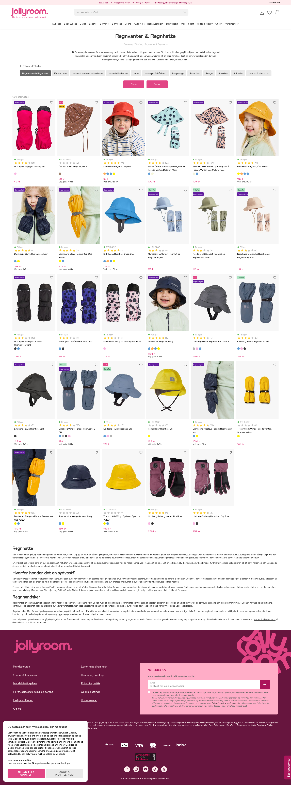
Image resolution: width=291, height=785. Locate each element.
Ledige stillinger (23, 700)
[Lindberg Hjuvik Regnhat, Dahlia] (197, 348)
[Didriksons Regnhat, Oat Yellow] (114, 174)
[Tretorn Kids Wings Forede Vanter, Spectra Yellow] (238, 436)
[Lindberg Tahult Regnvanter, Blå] (238, 348)
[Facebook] (127, 769)
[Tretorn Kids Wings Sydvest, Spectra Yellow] (63, 523)
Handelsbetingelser (25, 683)
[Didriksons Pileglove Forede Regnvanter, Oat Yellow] (197, 436)
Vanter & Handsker (259, 73)
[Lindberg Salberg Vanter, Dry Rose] (149, 523)
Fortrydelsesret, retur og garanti (33, 692)
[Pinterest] (164, 769)
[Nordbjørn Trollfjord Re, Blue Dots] (18, 348)
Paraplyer (195, 73)
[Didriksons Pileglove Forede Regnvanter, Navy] (194, 436)
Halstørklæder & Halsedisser (88, 73)
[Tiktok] (155, 769)
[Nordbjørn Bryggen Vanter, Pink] (15, 174)
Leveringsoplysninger (94, 666)
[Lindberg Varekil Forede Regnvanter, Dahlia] (69, 436)
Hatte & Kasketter (118, 73)
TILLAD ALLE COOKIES (26, 773)
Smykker (223, 73)
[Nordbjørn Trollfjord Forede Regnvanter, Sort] (15, 348)
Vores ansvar (89, 700)
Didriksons (149, 557)
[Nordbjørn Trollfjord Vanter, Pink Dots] (104, 348)
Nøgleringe (178, 73)
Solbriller (238, 73)
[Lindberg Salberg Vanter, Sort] (152, 523)
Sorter (157, 84)
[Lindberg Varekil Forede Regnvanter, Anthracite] (63, 436)
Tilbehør (138, 44)
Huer (136, 73)
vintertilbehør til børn (264, 619)
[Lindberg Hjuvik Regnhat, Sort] (15, 436)
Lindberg (162, 557)
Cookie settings (90, 692)
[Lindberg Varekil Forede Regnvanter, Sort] (66, 436)
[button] (269, 12)
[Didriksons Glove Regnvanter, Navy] (15, 261)
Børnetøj (128, 44)
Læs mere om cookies (19, 760)
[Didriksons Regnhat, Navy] (111, 174)
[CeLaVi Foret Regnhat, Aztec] (60, 174)
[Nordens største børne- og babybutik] (29, 11)
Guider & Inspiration (25, 675)
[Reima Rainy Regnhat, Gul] (149, 436)
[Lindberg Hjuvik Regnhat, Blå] (200, 348)
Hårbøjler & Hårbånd (155, 73)
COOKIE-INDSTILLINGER (65, 773)
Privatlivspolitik (90, 683)
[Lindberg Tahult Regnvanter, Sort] (245, 348)
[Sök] (184, 12)
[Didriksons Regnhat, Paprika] (104, 174)
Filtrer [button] (134, 84)
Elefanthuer (60, 73)
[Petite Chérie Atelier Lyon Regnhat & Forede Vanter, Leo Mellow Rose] (152, 174)
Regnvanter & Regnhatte (155, 44)
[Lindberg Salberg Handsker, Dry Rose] (194, 523)
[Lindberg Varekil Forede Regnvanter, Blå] (60, 436)
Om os (17, 708)
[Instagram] (136, 769)
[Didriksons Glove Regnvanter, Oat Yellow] (18, 261)
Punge (209, 73)
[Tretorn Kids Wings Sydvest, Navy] (60, 523)
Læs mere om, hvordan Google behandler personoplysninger (39, 763)
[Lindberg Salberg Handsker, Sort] (197, 523)
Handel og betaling (92, 675)
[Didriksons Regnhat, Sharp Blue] (107, 174)
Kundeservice (274, 2)
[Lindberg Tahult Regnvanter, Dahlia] (241, 348)
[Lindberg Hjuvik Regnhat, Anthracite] (194, 348)
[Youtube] (146, 769)
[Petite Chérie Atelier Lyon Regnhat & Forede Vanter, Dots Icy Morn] (149, 174)
